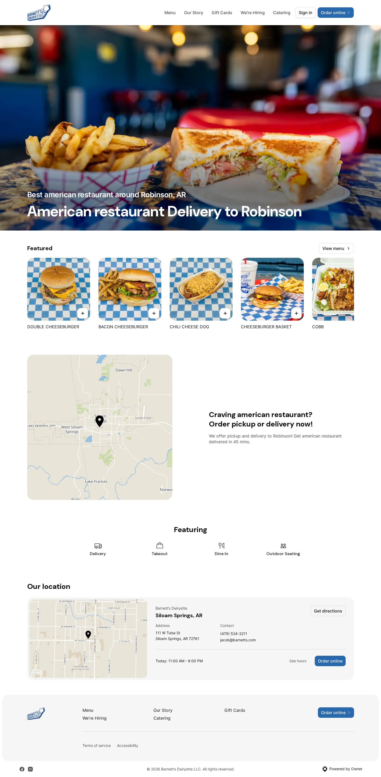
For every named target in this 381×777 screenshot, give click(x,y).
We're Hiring (253, 12)
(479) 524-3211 (233, 633)
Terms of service (96, 745)
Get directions (328, 611)
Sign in (305, 12)
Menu (170, 12)
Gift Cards (222, 12)
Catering (281, 12)
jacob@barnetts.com (238, 640)
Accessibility (127, 745)
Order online (330, 661)
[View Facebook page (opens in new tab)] (22, 769)
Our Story (193, 12)
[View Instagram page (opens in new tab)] (30, 769)
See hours (297, 661)
